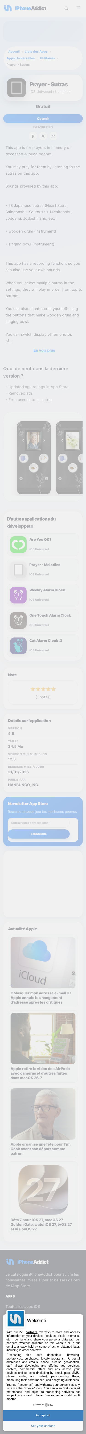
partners (31, 1332)
